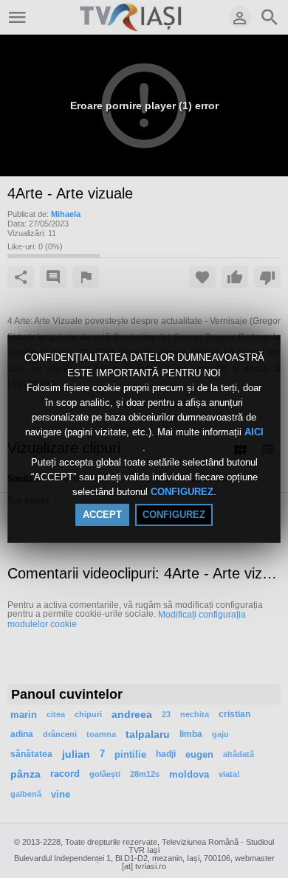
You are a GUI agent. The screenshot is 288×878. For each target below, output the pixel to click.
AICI (254, 432)
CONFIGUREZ (182, 491)
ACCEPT (102, 514)
